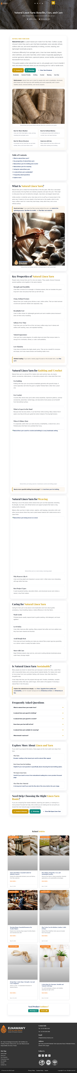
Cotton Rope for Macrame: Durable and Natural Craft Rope (53, 985)
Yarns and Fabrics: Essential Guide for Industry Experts (20, 873)
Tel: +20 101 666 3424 (44, 1028)
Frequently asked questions (21, 175)
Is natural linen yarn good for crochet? (25, 718)
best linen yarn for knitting (51, 489)
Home (23, 15)
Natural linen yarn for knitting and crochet (25, 163)
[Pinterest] (42, 3)
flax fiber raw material (45, 210)
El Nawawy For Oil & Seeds (8, 1070)
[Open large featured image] (38, 106)
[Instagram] (40, 3)
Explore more (17, 177)
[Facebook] (35, 3)
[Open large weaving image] (38, 543)
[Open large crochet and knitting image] (38, 456)
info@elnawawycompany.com (45, 1037)
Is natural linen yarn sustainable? (23, 172)
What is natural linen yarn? (21, 158)
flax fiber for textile (30, 210)
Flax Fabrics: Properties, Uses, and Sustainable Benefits (51, 873)
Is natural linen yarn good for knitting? (25, 713)
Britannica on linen (46, 690)
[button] (53, 2)
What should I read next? (21, 735)
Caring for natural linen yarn (21, 169)
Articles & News (30, 15)
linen (38, 688)
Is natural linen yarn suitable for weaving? (26, 730)
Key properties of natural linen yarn (23, 161)
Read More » (13, 881)
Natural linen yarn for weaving (22, 166)
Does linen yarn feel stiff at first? (23, 724)
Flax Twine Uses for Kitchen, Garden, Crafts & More (54, 928)
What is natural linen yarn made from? (25, 707)
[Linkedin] (37, 3)
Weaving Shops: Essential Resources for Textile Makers (21, 928)
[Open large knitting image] (38, 239)
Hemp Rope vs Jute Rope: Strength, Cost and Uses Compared (22, 982)
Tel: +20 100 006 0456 (44, 1031)
